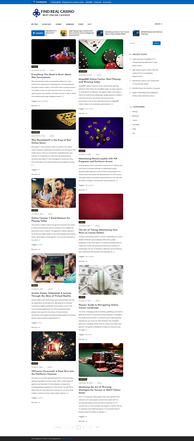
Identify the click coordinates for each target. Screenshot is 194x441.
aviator (39, 323)
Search (157, 24)
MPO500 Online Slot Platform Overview (144, 33)
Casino (58, 24)
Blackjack (46, 24)
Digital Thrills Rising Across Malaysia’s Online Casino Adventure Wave (145, 94)
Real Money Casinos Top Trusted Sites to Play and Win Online (110, 33)
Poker (80, 24)
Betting (34, 24)
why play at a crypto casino (74, 2)
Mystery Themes (66, 439)
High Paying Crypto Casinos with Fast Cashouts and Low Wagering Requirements (74, 33)
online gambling (42, 101)
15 (90, 427)
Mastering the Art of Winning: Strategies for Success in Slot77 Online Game (99, 390)
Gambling (70, 24)
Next (97, 427)
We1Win (90, 2)
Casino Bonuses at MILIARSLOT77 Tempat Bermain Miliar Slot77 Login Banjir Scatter (144, 62)
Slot (89, 24)
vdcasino (107, 2)
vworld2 (98, 2)
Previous (58, 427)
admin (52, 70)
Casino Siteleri (89, 256)
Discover (34, 106)
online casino (89, 109)
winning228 (56, 2)
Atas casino (88, 335)
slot (38, 170)
